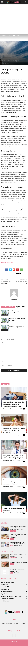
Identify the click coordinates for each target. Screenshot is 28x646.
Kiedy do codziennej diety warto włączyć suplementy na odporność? (14, 430)
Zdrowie (12, 538)
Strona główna (4, 35)
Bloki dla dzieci (5, 601)
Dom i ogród (12, 531)
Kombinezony (5, 589)
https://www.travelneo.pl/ (7, 262)
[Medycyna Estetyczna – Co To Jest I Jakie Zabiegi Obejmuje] (14, 449)
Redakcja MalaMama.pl (8, 408)
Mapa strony (14, 641)
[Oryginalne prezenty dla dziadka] (5, 564)
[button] (26, 2)
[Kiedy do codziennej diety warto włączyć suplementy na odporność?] (14, 423)
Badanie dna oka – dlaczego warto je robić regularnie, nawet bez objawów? (12, 482)
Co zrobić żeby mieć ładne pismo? (6, 282)
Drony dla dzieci (8, 57)
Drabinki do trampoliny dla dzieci (11, 596)
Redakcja (14, 299)
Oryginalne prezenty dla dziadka (18, 562)
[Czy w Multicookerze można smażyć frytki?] (5, 572)
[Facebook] (14, 635)
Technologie (4, 584)
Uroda (11, 545)
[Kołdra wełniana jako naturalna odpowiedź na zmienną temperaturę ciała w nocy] (14, 397)
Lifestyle (11, 563)
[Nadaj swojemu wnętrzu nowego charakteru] (5, 556)
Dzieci (2, 57)
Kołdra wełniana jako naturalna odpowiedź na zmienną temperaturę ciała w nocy (13, 404)
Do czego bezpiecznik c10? (21, 282)
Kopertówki (4, 594)
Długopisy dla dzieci (7, 591)
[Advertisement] (14, 19)
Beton (11, 572)
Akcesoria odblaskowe (7, 598)
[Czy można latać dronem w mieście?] (5, 320)
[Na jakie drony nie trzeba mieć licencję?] (5, 328)
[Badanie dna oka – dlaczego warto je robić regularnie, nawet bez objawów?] (14, 475)
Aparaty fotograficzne (7, 582)
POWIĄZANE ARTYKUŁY (8, 307)
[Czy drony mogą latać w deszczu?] (5, 313)
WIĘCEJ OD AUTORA (21, 307)
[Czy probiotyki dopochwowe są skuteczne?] (14, 502)
